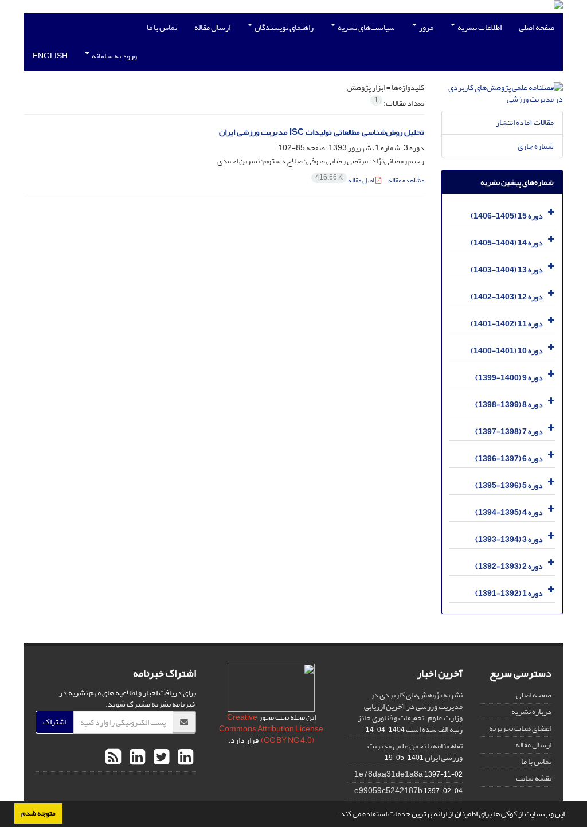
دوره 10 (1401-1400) (507, 350)
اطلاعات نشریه (479, 27)
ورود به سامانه (114, 56)
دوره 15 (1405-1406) (507, 216)
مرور (425, 27)
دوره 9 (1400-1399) (509, 377)
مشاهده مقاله (406, 180)
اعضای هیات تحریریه (520, 728)
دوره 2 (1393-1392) (509, 566)
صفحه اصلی (536, 27)
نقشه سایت (533, 778)
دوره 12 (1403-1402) (507, 297)
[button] (334, 815)
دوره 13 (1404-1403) (507, 270)
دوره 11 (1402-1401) (507, 323)
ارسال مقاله (212, 27)
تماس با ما (162, 27)
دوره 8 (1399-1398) (509, 404)
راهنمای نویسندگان (283, 27)
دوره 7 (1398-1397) (509, 431)
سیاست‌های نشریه (365, 27)
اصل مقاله (345, 180)
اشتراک (54, 722)
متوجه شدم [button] (38, 813)
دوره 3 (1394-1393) (509, 539)
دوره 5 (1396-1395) (509, 485)
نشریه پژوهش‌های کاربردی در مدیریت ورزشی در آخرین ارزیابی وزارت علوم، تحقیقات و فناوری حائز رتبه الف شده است (410, 712)
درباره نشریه (531, 711)
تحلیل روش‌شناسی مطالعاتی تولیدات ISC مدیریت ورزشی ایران (321, 132)
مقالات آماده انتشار (525, 122)
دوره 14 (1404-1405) (507, 243)
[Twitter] (160, 757)
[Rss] (113, 757)
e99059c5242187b (388, 790)
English (50, 56)
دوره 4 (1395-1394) (509, 512)
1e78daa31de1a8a (388, 774)
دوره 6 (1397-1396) (509, 458)
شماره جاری (536, 146)
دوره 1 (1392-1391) (509, 593)
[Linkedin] (184, 757)
